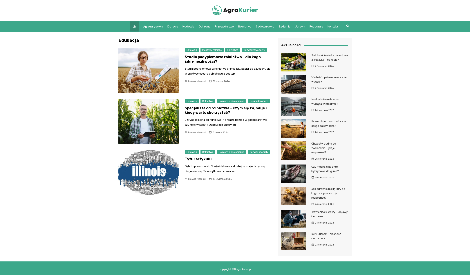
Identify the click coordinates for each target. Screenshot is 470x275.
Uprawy (300, 26)
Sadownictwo (265, 26)
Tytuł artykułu (198, 159)
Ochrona (204, 26)
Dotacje (172, 26)
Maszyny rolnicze (212, 50)
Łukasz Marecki (197, 81)
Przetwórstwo (224, 26)
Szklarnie (284, 26)
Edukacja (192, 50)
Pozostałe (316, 26)
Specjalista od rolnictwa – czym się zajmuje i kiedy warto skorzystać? (226, 110)
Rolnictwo (245, 26)
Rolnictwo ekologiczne (231, 101)
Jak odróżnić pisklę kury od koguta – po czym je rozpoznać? (328, 193)
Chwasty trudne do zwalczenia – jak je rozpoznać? (323, 148)
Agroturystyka (153, 26)
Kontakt (333, 26)
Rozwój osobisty (259, 152)
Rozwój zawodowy (254, 50)
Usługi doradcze (259, 101)
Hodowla (188, 26)
